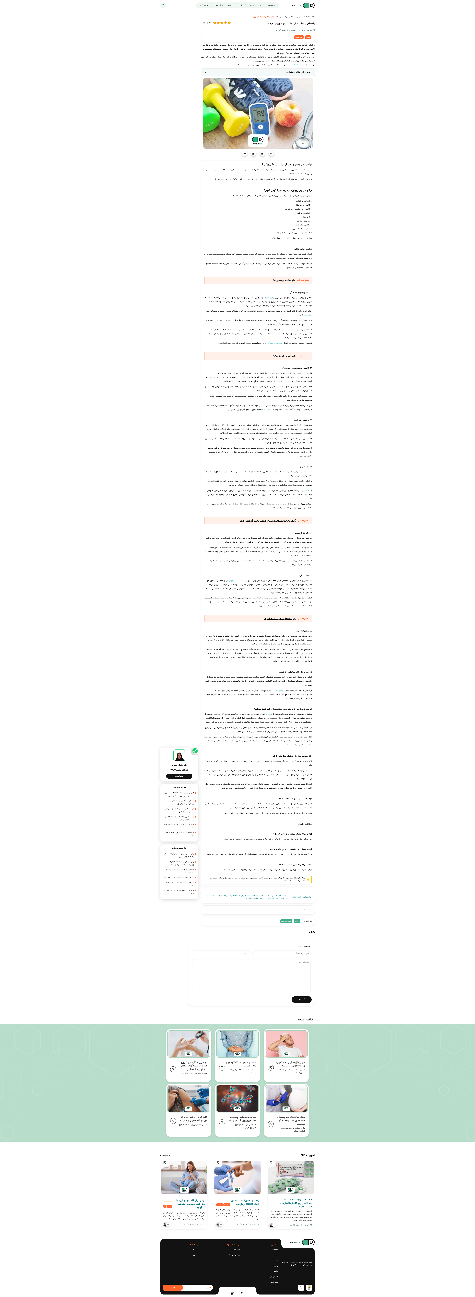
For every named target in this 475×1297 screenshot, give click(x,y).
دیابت (308, 37)
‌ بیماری (297, 921)
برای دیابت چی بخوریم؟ (284, 280)
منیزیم (268, 714)
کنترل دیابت (298, 37)
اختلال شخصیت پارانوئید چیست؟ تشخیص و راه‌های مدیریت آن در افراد (298, 1203)
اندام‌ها (231, 5)
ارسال (173, 1287)
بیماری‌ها (271, 5)
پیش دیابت (266, 409)
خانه (313, 17)
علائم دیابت (166, 1204)
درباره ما (195, 1249)
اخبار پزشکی (218, 5)
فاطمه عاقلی (297, 897)
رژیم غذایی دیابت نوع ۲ (284, 356)
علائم (252, 5)
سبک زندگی (204, 5)
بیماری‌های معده (234, 1255)
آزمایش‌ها (242, 5)
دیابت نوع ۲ (268, 297)
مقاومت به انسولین (274, 343)
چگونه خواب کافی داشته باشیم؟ (280, 619)
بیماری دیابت (235, 1249)
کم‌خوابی (232, 580)
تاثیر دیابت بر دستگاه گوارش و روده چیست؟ (190, 1202)
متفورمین (308, 315)
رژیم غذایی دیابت (220, 1205)
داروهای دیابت (279, 690)
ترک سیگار (306, 490)
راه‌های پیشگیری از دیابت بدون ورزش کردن (262, 17)
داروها (261, 5)
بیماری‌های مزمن (285, 17)
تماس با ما (194, 1255)
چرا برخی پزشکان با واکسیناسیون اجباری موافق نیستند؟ (178, 877)
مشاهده (179, 776)
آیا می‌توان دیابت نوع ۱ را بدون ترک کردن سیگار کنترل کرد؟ (268, 521)
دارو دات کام (297, 65)
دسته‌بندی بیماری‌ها (301, 17)
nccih (300, 910)
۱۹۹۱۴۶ (173, 770)
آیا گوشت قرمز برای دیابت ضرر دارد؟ (244, 1203)
